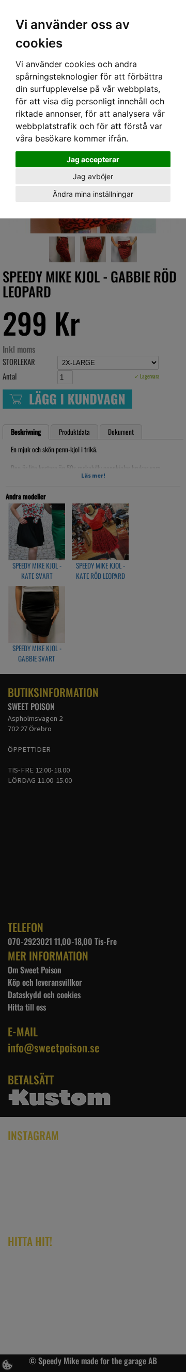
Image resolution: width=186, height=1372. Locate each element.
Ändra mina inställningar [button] (93, 194)
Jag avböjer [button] (93, 176)
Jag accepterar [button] (93, 159)
